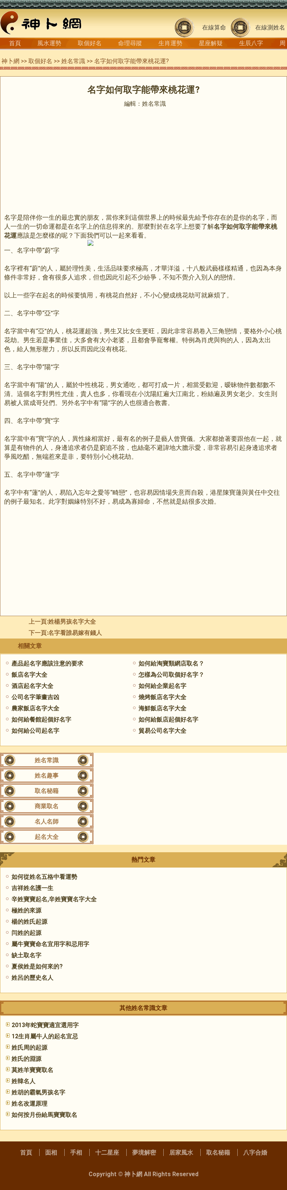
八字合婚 (255, 1152)
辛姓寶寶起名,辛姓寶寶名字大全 (54, 899)
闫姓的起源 (26, 932)
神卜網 (10, 61)
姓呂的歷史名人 (32, 977)
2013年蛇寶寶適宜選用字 (45, 1025)
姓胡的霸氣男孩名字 (38, 1092)
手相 (76, 1152)
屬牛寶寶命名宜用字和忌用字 (50, 944)
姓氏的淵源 (26, 1058)
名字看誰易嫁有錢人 (75, 632)
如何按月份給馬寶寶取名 (44, 1114)
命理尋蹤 (130, 43)
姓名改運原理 (29, 1103)
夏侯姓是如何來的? (37, 966)
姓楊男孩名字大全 (72, 621)
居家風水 (181, 1152)
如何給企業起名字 (162, 685)
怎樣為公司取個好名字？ (171, 674)
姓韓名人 (24, 1081)
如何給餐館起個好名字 (41, 719)
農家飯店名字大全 (35, 708)
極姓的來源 (26, 910)
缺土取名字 (26, 955)
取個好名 (90, 43)
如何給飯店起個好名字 (168, 719)
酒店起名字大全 (32, 685)
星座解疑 (211, 43)
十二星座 (107, 1152)
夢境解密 (144, 1152)
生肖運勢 (170, 43)
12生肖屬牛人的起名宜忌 (45, 1036)
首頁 (15, 43)
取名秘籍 (47, 790)
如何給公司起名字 (35, 730)
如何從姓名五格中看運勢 (44, 876)
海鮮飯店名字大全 (162, 708)
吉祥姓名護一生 (32, 887)
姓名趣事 (47, 775)
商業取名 (47, 806)
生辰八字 (251, 43)
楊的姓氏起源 (29, 921)
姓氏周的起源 (29, 1047)
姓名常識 (73, 61)
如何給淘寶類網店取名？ (171, 663)
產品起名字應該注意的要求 (47, 663)
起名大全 (47, 836)
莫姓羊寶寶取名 (32, 1069)
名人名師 (47, 821)
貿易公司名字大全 (162, 730)
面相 (51, 1152)
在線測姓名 (270, 27)
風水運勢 (49, 43)
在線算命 (214, 27)
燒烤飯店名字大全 (162, 697)
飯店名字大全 (29, 674)
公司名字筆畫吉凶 (35, 697)
